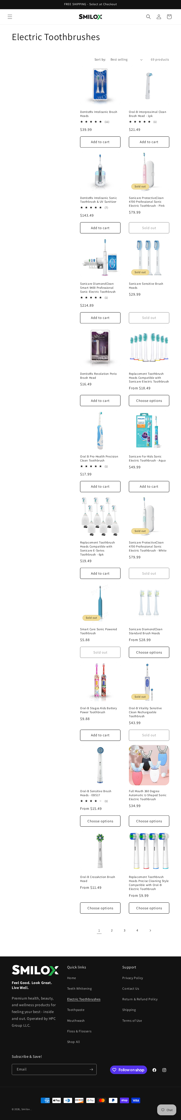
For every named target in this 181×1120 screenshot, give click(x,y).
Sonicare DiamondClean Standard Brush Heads (146, 631)
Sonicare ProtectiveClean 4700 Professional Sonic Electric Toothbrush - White (147, 546)
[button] (10, 17)
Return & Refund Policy (139, 999)
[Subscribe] (91, 1069)
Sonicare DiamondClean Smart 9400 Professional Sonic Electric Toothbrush (98, 288)
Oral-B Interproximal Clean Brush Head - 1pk (147, 114)
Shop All (73, 1042)
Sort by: (100, 59)
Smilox (25, 1109)
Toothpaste (76, 1010)
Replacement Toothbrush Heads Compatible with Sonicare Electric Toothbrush (149, 378)
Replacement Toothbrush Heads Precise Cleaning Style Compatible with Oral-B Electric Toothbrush (149, 883)
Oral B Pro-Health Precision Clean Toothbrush (99, 458)
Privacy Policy (132, 978)
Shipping (129, 1010)
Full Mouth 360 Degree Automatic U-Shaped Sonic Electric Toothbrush (147, 795)
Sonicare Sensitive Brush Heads (146, 286)
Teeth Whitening (79, 988)
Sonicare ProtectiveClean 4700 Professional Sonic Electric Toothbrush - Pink (147, 202)
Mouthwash (76, 1020)
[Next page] (150, 930)
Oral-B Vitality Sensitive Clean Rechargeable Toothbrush (145, 712)
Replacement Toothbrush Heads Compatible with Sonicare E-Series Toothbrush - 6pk (97, 548)
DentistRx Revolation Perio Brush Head (98, 376)
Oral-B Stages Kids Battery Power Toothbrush (98, 710)
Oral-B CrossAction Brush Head (97, 879)
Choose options (149, 400)
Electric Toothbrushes (84, 999)
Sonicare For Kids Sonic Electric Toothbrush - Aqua (147, 458)
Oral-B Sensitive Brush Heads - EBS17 (95, 793)
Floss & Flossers (79, 1031)
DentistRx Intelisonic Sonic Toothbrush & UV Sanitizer (98, 200)
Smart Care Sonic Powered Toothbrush (98, 631)
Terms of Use (132, 1020)
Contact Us (130, 988)
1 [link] (99, 930)
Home (71, 978)
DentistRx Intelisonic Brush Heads (98, 114)
